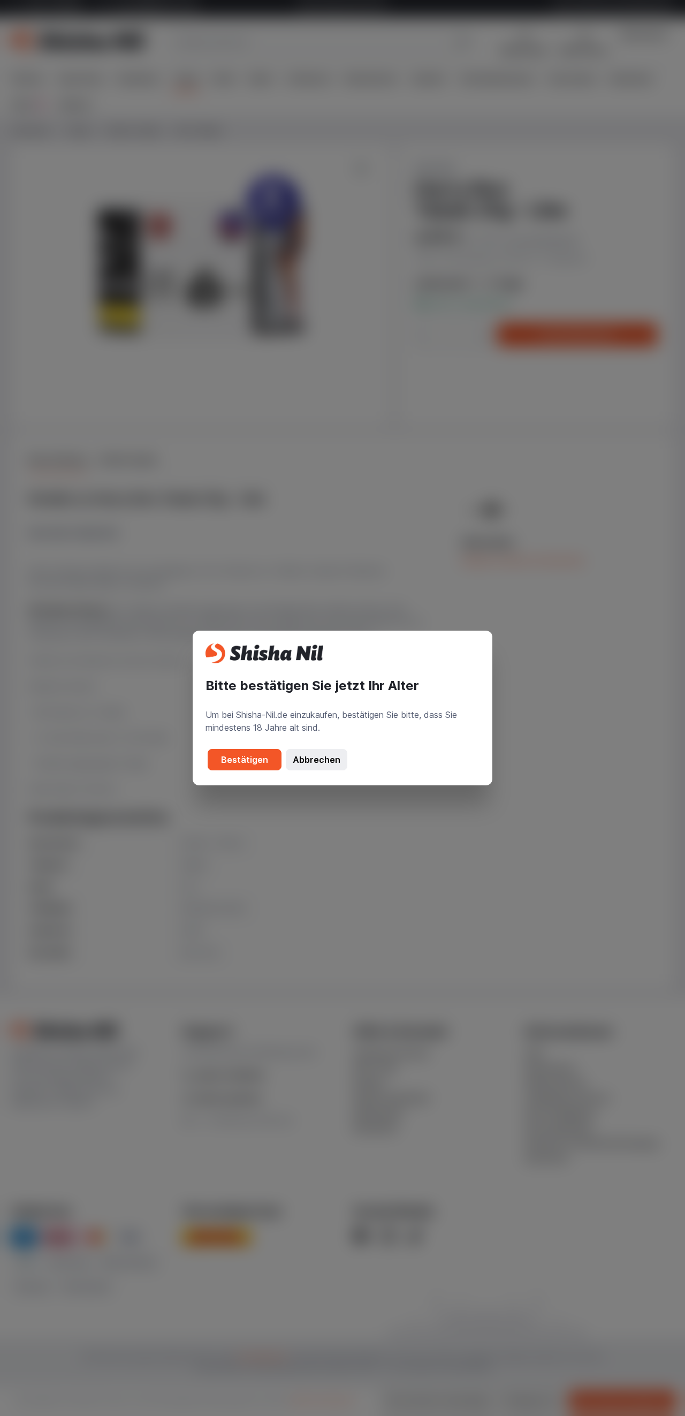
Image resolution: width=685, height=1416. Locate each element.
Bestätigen (244, 759)
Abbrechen (316, 759)
